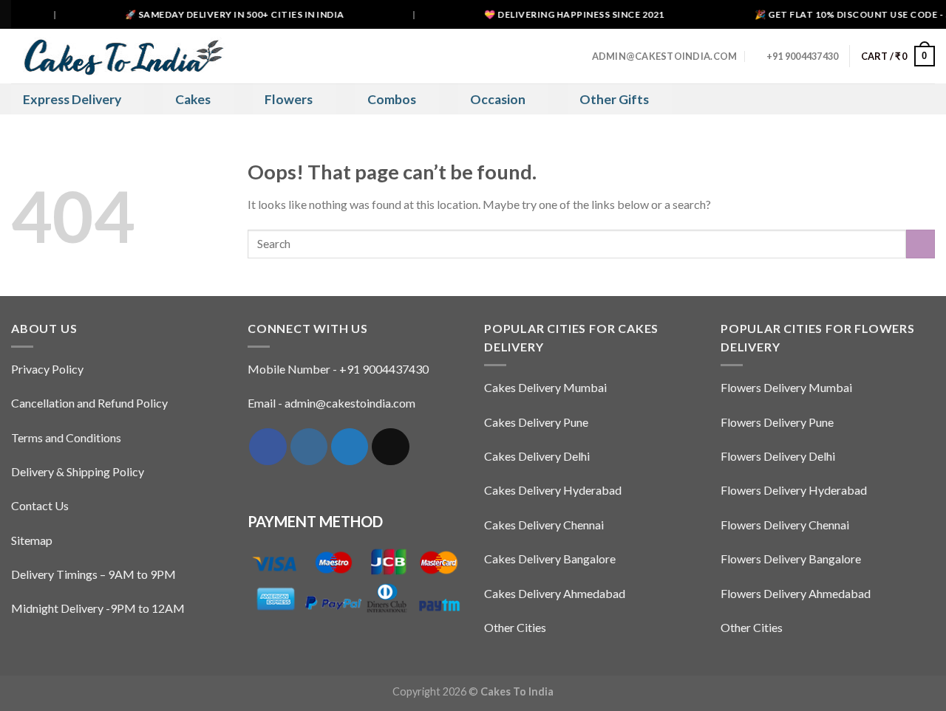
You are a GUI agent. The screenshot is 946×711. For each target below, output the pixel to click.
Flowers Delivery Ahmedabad (796, 593)
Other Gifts (614, 99)
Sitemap (31, 540)
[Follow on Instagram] (308, 446)
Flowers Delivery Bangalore (791, 559)
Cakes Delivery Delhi (537, 456)
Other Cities (515, 627)
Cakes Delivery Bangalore (550, 559)
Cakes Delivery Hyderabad (553, 490)
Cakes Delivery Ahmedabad (554, 593)
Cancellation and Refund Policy (89, 403)
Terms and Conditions (66, 437)
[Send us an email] (390, 446)
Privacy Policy (47, 369)
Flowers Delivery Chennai (785, 525)
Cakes (193, 99)
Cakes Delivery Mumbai (545, 387)
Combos (391, 99)
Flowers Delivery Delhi (778, 456)
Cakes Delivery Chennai (544, 525)
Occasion (497, 99)
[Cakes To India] (118, 55)
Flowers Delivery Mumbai (786, 387)
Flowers (289, 99)
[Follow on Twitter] (349, 446)
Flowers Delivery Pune (777, 422)
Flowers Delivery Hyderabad (794, 490)
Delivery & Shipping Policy (77, 471)
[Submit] (920, 244)
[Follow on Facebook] (267, 446)
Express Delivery (72, 99)
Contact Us (40, 505)
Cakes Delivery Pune (536, 422)
